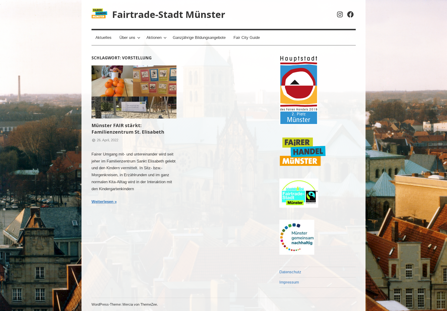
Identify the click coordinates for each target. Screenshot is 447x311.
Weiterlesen (102, 201)
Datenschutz (290, 272)
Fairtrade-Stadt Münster (168, 14)
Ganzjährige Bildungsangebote (199, 37)
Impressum (289, 282)
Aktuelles (103, 37)
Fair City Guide (247, 37)
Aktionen (154, 37)
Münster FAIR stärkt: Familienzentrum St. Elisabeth (127, 128)
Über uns (127, 37)
